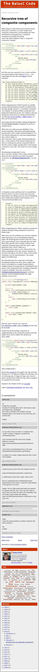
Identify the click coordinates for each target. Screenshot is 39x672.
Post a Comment (7, 537)
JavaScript (27, 580)
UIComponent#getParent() (21, 158)
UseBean (28, 596)
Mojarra (22, 584)
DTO (33, 575)
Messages (16, 584)
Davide (4, 515)
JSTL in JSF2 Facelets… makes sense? (19, 117)
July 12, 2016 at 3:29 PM (8, 502)
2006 (5, 667)
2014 (5, 650)
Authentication (23, 570)
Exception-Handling (30, 576)
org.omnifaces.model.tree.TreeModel (15, 325)
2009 (5, 661)
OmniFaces (12, 586)
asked (24, 76)
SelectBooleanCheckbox (9, 591)
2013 (5, 652)
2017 (5, 629)
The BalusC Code (20, 3)
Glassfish (27, 578)
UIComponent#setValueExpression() (14, 272)
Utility (33, 596)
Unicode (12, 596)
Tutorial (6, 596)
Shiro (13, 593)
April (7, 638)
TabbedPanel (9, 594)
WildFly (34, 599)
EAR (10, 576)
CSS (13, 573)
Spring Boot (19, 593)
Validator (10, 598)
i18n (9, 580)
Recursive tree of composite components (19, 642)
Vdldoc (30, 598)
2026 (5, 609)
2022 (5, 618)
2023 (5, 616)
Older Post (33, 540)
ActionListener (7, 570)
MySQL (27, 584)
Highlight (34, 578)
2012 (5, 654)
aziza (4, 399)
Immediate (14, 580)
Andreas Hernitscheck (10, 427)
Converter (8, 573)
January (8, 645)
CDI (33, 570)
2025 (5, 612)
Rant (20, 590)
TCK (15, 594)
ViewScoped (7, 599)
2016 (5, 631)
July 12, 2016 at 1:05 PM (8, 461)
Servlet (8, 593)
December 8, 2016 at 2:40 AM (10, 511)
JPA (6, 582)
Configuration (31, 572)
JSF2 (27, 387)
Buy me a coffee (16, 562)
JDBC (34, 580)
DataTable (7, 575)
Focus (22, 578)
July (7, 636)
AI (13, 570)
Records (25, 589)
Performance (8, 588)
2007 (5, 665)
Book (29, 570)
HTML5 (5, 580)
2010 (5, 659)
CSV (17, 573)
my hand (12, 372)
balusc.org (23, 559)
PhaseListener (18, 588)
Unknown (5, 506)
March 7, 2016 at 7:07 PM (9, 424)
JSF (24, 387)
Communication (8, 572)
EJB (21, 576)
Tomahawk (20, 594)
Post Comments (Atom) (18, 544)
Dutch (6, 576)
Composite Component (14, 387)
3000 (5, 607)
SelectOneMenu (21, 591)
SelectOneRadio (31, 591)
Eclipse (15, 577)
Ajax (16, 570)
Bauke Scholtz (17, 552)
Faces (13, 578)
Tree (30, 387)
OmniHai (22, 586)
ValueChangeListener (21, 598)
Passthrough (30, 586)
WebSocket (17, 599)
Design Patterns (16, 575)
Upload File (20, 596)
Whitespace (27, 599)
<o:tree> (7, 327)
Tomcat (27, 594)
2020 (5, 623)
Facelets (7, 578)
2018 (5, 627)
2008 (5, 663)
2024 (5, 614)
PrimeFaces (9, 590)
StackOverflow (29, 593)
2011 (5, 656)
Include (20, 580)
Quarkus (16, 589)
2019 (5, 625)
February (9, 640)
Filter (18, 578)
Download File (26, 575)
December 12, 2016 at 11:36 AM (11, 533)
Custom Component (24, 573)
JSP (23, 582)
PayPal (30, 562)
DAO (32, 573)
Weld (22, 599)
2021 (5, 620)
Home (20, 540)
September (9, 633)
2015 (5, 648)
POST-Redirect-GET (30, 588)
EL (24, 576)
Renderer (30, 590)
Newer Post (5, 540)
